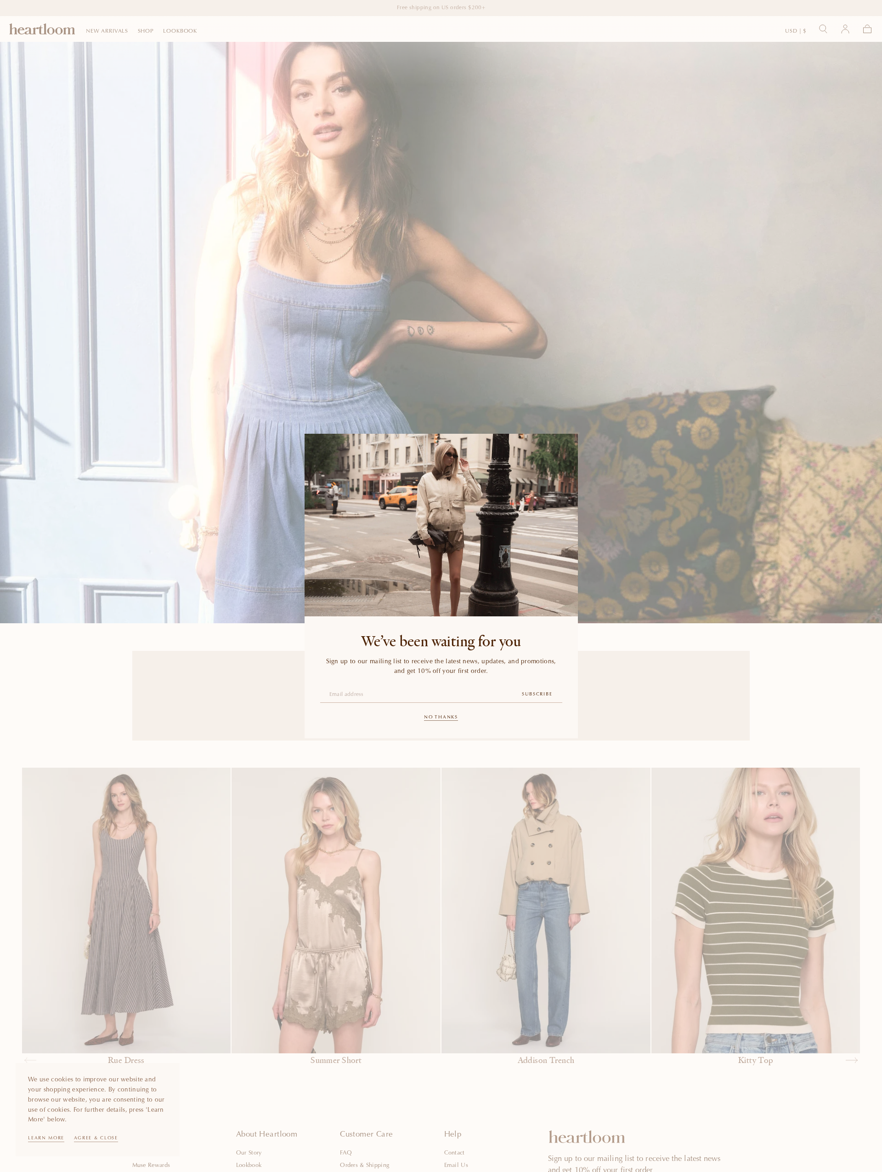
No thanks (441, 717)
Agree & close (96, 1138)
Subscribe (537, 694)
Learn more (46, 1138)
